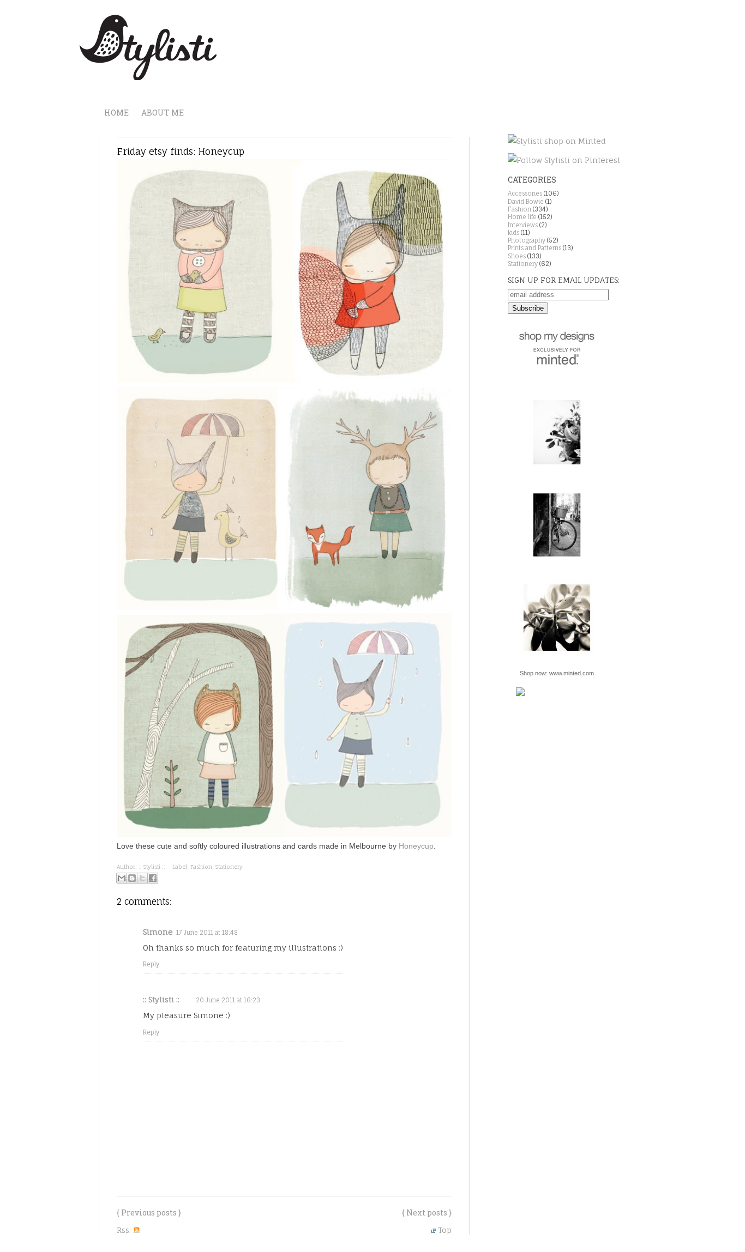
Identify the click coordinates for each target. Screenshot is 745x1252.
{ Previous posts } (149, 1212)
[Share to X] (142, 878)
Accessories (525, 193)
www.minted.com (571, 673)
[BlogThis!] (132, 878)
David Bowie (526, 201)
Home (116, 112)
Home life (522, 217)
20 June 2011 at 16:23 (228, 1000)
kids (513, 233)
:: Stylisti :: (161, 999)
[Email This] (121, 878)
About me (162, 112)
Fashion (201, 866)
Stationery (229, 866)
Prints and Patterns (534, 248)
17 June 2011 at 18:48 (207, 932)
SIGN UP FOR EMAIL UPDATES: (564, 280)
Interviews (523, 225)
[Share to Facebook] (152, 878)
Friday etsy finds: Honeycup (180, 151)
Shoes (517, 256)
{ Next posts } (427, 1212)
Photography (526, 240)
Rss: (125, 1230)
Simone (158, 931)
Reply (151, 964)
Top (445, 1230)
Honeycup (416, 846)
